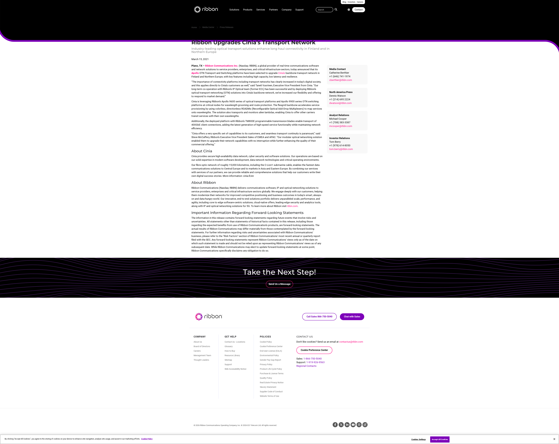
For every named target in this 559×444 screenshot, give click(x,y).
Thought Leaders (201, 360)
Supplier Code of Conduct (271, 391)
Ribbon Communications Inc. (221, 65)
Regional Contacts (306, 365)
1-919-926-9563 (315, 362)
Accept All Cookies (440, 439)
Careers (197, 351)
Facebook (335, 424)
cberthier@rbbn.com (340, 80)
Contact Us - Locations (235, 342)
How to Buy (230, 351)
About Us (198, 342)
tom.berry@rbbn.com (341, 149)
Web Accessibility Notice (235, 369)
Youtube (353, 424)
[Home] (206, 9)
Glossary (229, 346)
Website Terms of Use (269, 396)
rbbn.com (292, 206)
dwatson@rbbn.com (340, 103)
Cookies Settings (418, 439)
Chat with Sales (352, 316)
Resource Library (232, 355)
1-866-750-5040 (313, 358)
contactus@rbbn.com (351, 341)
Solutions (234, 9)
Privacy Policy (266, 364)
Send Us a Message (279, 284)
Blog (365, 424)
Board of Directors (202, 346)
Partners (273, 9)
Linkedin (347, 424)
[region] (279, 439)
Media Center (208, 27)
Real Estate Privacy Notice (271, 382)
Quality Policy (266, 378)
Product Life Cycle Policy (271, 369)
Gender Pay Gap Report (270, 360)
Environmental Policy (269, 355)
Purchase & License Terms (271, 373)
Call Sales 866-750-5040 (319, 316)
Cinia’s (281, 73)
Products (247, 9)
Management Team (202, 355)
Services (260, 9)
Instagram (359, 424)
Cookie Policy (266, 342)
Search (336, 9)
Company (287, 9)
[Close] (554, 439)
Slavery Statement (268, 387)
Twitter (341, 424)
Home (194, 27)
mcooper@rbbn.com (340, 126)
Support (299, 9)
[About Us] (349, 9)
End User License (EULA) (271, 351)
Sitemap (228, 360)
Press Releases (226, 27)
